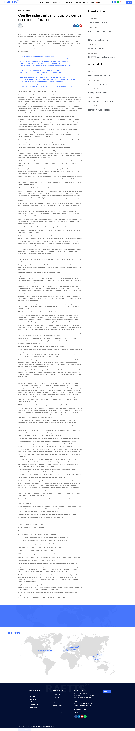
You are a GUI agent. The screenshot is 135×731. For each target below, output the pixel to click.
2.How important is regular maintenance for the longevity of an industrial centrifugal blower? (45, 59)
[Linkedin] (77, 25)
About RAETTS (68, 2)
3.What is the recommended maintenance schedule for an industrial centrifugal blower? (44, 61)
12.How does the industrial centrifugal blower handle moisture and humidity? (41, 81)
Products (41, 2)
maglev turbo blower (58, 697)
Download (85, 2)
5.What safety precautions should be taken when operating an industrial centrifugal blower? (45, 65)
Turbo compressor (57, 705)
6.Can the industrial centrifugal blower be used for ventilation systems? (39, 68)
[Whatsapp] (85, 716)
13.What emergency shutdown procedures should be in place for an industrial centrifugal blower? (47, 84)
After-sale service (57, 2)
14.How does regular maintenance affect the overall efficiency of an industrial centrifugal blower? (47, 86)
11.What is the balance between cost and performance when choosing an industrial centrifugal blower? (48, 79)
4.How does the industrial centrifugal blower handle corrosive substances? (40, 63)
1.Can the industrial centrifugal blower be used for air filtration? (37, 56)
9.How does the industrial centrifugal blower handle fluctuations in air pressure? (42, 75)
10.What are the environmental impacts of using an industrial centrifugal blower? (42, 77)
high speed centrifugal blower (60, 708)
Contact (92, 2)
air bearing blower (57, 694)
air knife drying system (58, 712)
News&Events (77, 2)
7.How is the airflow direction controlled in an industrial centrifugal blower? (40, 70)
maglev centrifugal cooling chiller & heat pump (62, 701)
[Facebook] (74, 25)
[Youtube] (80, 25)
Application (48, 2)
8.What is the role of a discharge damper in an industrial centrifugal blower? (41, 72)
